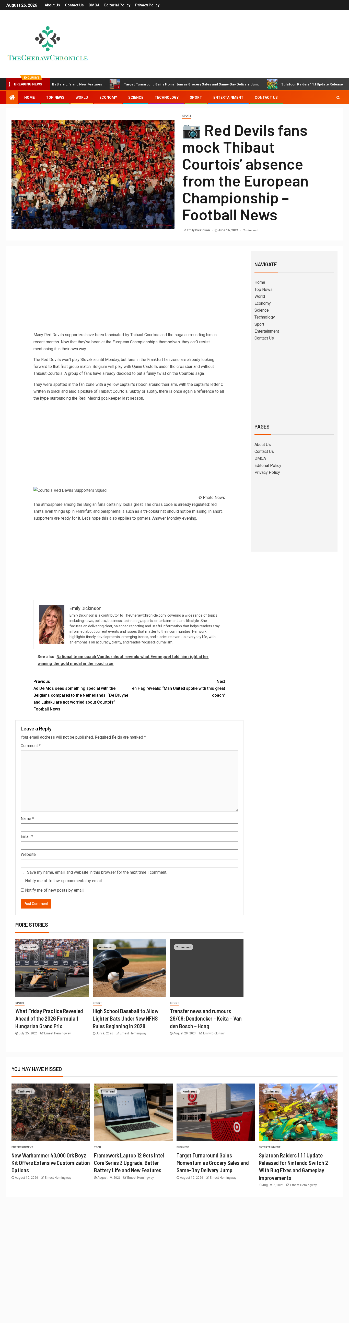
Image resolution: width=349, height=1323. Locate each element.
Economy (108, 97)
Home (29, 97)
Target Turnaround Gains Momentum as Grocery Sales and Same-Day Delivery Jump (151, 84)
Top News (55, 97)
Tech (97, 1147)
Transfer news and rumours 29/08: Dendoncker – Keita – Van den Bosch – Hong (206, 1018)
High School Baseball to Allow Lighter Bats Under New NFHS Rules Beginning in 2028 (125, 1018)
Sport (196, 97)
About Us (52, 5)
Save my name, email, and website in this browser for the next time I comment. (97, 872)
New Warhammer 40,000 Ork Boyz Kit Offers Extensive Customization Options (50, 1163)
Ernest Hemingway (57, 1033)
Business (183, 1147)
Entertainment (228, 97)
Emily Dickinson (199, 230)
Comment (31, 745)
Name (27, 818)
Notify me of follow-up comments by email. (63, 880)
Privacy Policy (147, 5)
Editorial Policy (117, 5)
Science (135, 97)
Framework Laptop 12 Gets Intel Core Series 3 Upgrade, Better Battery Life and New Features (129, 1163)
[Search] (338, 97)
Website (28, 854)
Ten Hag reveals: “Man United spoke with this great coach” (177, 688)
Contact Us (74, 5)
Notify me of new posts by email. (54, 890)
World (82, 97)
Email (27, 836)
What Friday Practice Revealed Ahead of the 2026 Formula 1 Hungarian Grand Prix (49, 1018)
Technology (167, 97)
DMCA (94, 5)
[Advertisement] (129, 293)
